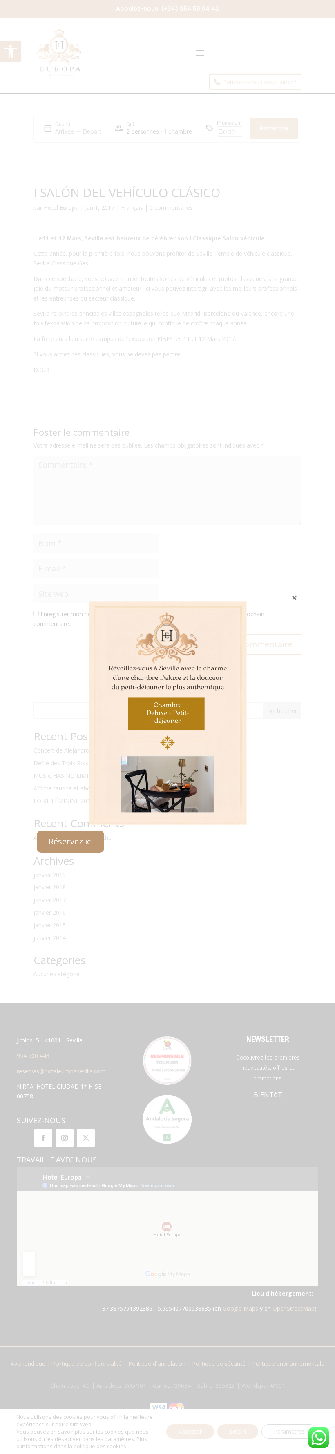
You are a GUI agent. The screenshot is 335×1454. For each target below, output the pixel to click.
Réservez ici (71, 841)
